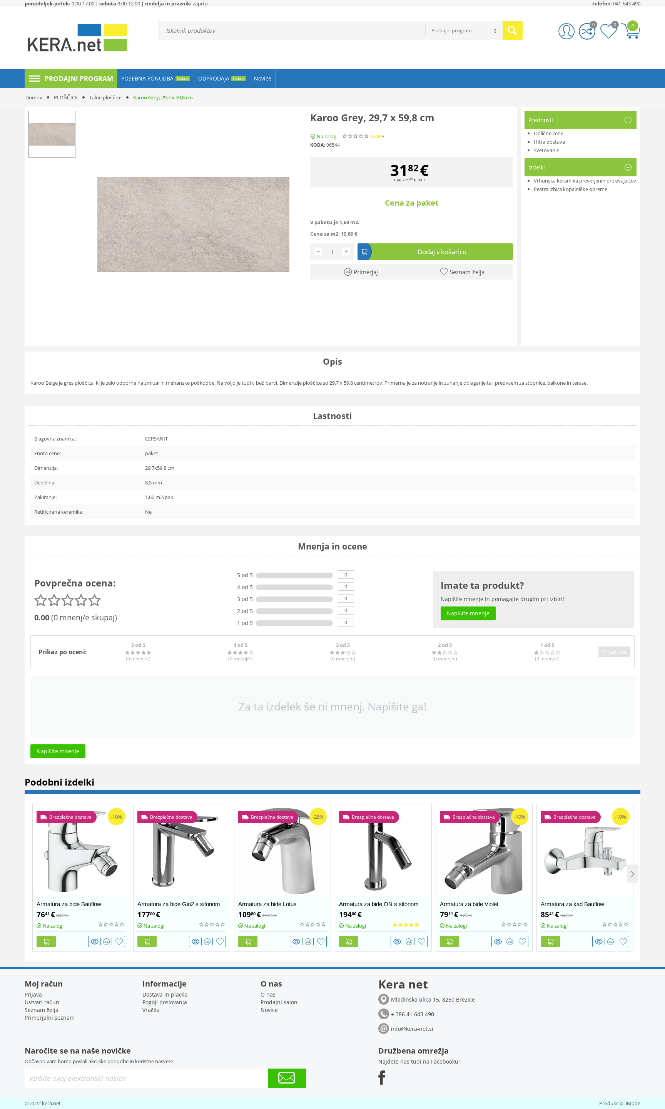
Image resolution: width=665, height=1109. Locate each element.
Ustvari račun (42, 1002)
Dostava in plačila (165, 994)
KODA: (317, 145)
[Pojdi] (287, 1078)
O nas (268, 994)
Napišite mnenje (435, 136)
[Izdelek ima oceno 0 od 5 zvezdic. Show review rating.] (111, 924)
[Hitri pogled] (96, 941)
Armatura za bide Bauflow (69, 904)
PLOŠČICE (66, 97)
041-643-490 (626, 3)
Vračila (151, 1010)
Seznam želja (41, 1010)
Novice (269, 1010)
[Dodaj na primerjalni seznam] (107, 941)
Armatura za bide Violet (469, 904)
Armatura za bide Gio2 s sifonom (178, 904)
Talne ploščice (105, 97)
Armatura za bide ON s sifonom (379, 904)
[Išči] (513, 30)
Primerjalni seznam (50, 1017)
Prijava (33, 994)
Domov (33, 97)
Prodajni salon (279, 1002)
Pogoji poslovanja (164, 1002)
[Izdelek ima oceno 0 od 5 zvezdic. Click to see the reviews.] (356, 136)
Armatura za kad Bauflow (572, 904)
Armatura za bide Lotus (267, 904)
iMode (633, 1103)
